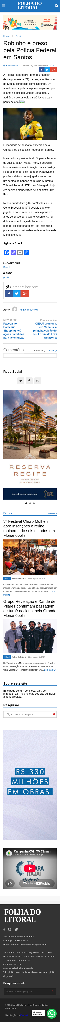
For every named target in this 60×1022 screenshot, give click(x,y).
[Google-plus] (53, 69)
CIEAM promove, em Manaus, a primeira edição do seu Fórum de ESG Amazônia (45, 330)
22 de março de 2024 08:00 (35, 65)
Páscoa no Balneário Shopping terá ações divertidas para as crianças (13, 330)
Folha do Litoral (12, 65)
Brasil (6, 267)
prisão (6, 277)
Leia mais (49, 670)
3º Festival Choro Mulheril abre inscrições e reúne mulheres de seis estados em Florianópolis (29, 528)
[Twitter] (47, 69)
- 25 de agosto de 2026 (36, 578)
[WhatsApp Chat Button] (52, 1014)
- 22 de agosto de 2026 (36, 657)
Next (52, 21)
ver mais (52, 513)
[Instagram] (37, 380)
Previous (7, 21)
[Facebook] (42, 69)
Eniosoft (24, 1015)
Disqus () (52, 350)
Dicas (7, 513)
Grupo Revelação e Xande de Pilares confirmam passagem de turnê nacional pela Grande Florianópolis (29, 608)
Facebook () (40, 350)
